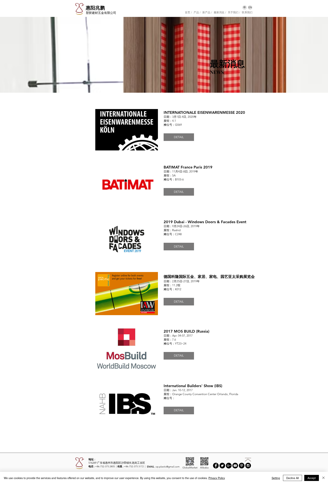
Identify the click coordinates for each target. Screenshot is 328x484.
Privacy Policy (216, 478)
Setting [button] (276, 478)
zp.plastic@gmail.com (168, 466)
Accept (312, 478)
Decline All (292, 478)
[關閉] (323, 478)
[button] (179, 137)
